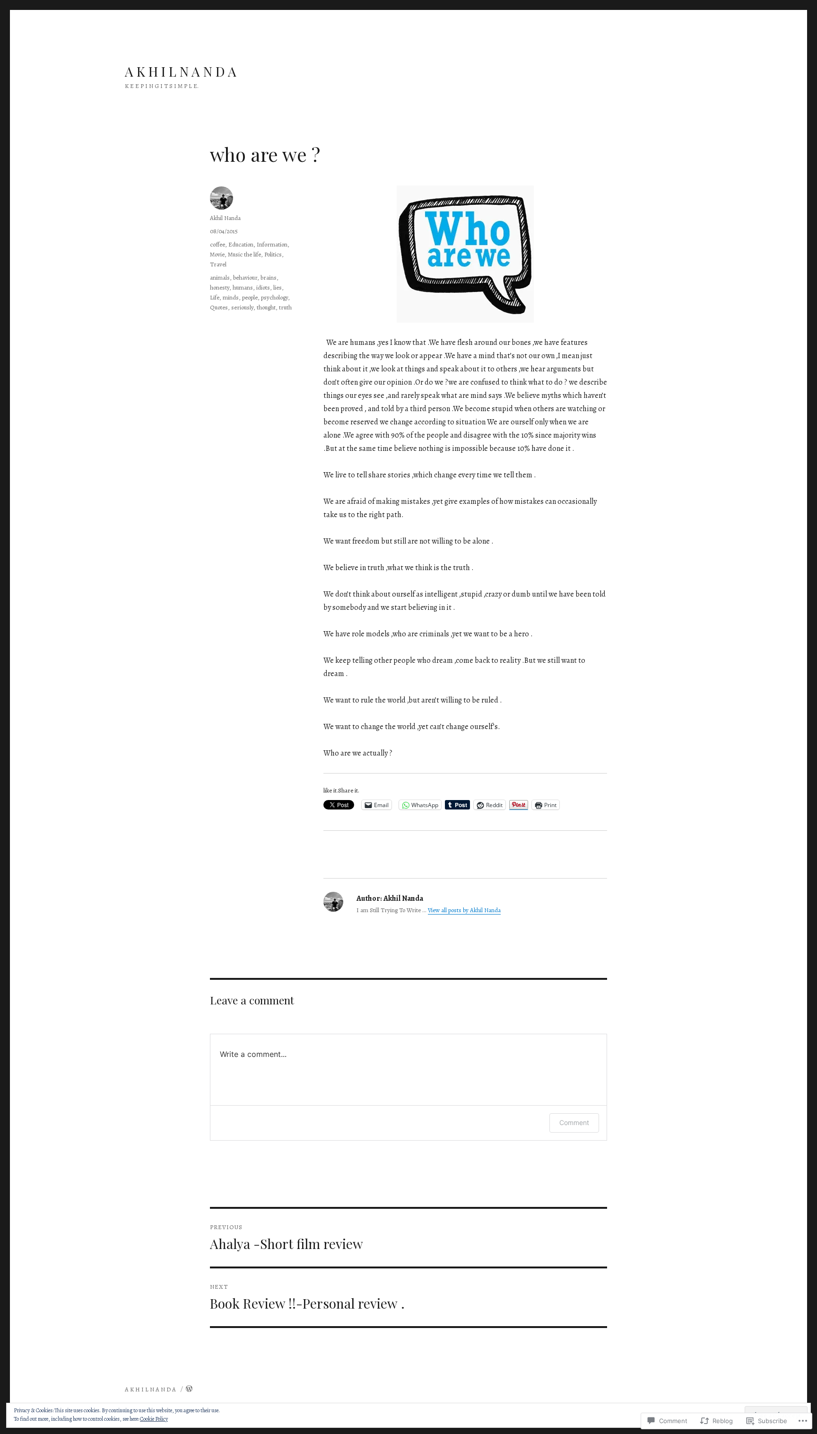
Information (272, 244)
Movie (217, 254)
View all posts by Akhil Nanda (464, 910)
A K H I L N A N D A (180, 71)
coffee (217, 244)
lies (277, 287)
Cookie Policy (154, 1419)
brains (269, 277)
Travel (218, 264)
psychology (274, 297)
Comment (574, 1122)
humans (243, 287)
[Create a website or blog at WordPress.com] (189, 1389)
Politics (273, 254)
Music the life (244, 254)
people (250, 297)
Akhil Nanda (225, 218)
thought (266, 307)
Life (214, 297)
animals (220, 277)
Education (240, 244)
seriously (242, 307)
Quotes (219, 307)
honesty (219, 287)
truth (285, 307)
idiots (263, 287)
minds (231, 297)
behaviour (245, 277)
